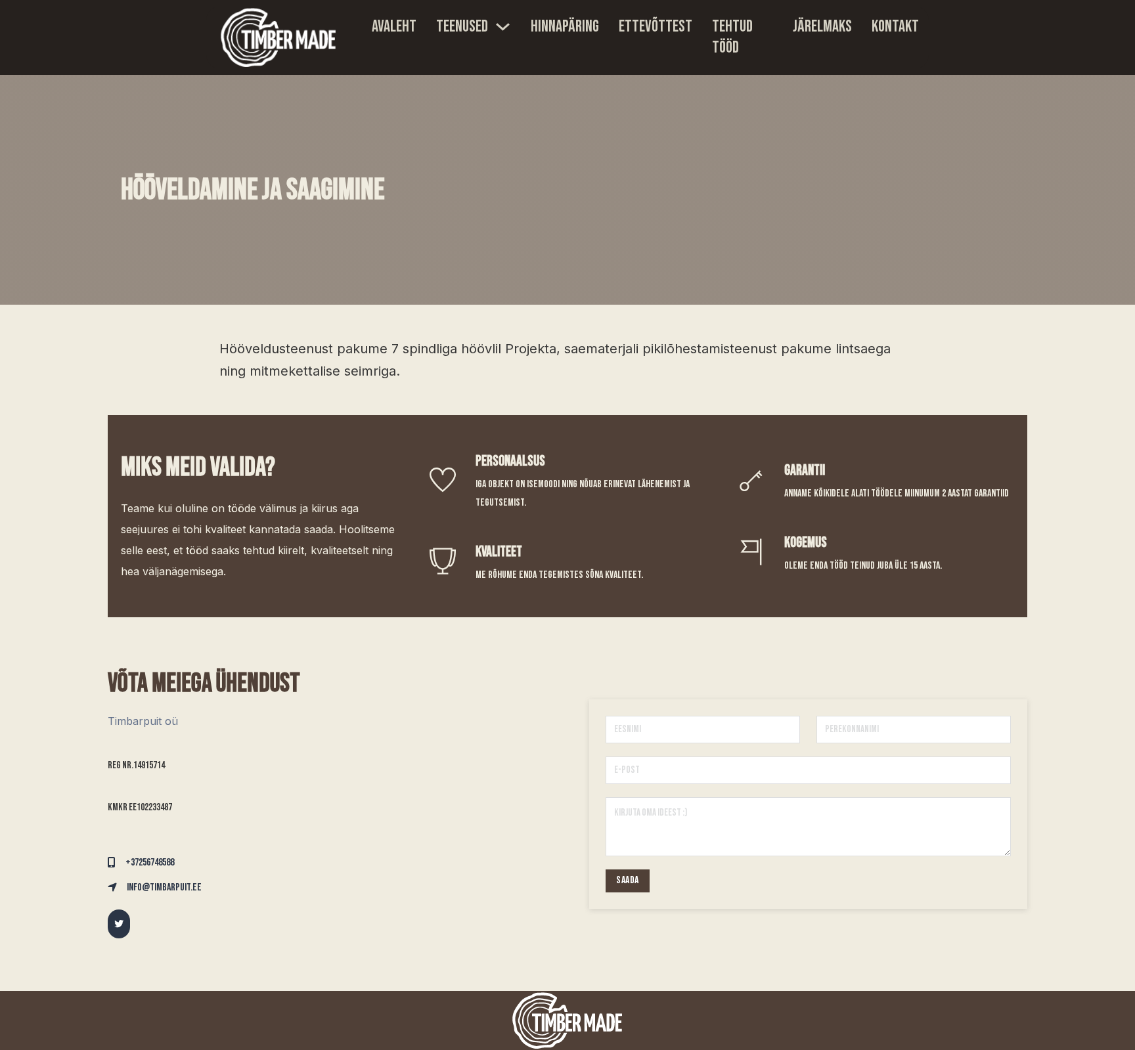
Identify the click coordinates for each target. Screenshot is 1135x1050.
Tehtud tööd (732, 37)
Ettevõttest (655, 26)
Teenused (462, 26)
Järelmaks (822, 26)
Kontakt (895, 26)
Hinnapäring (565, 26)
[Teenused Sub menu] (503, 26)
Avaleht (394, 26)
